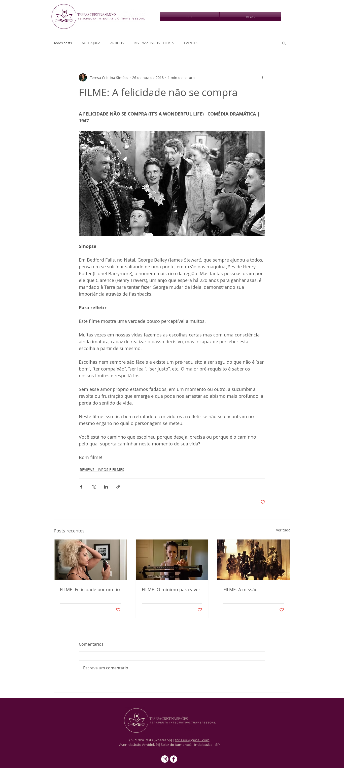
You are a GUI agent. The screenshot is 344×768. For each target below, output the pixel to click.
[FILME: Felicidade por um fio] (90, 559)
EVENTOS (191, 43)
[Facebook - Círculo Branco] (173, 759)
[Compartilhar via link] (118, 486)
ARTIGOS (117, 43)
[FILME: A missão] (253, 559)
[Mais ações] (262, 77)
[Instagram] (164, 759)
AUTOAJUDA (91, 43)
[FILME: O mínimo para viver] (172, 559)
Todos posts (63, 43)
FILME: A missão (240, 589)
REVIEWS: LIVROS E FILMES (154, 43)
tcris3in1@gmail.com (192, 740)
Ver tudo (283, 530)
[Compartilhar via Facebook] (81, 486)
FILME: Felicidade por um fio (90, 589)
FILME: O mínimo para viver (171, 589)
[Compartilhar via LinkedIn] (106, 486)
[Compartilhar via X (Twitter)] (93, 486)
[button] (284, 43)
